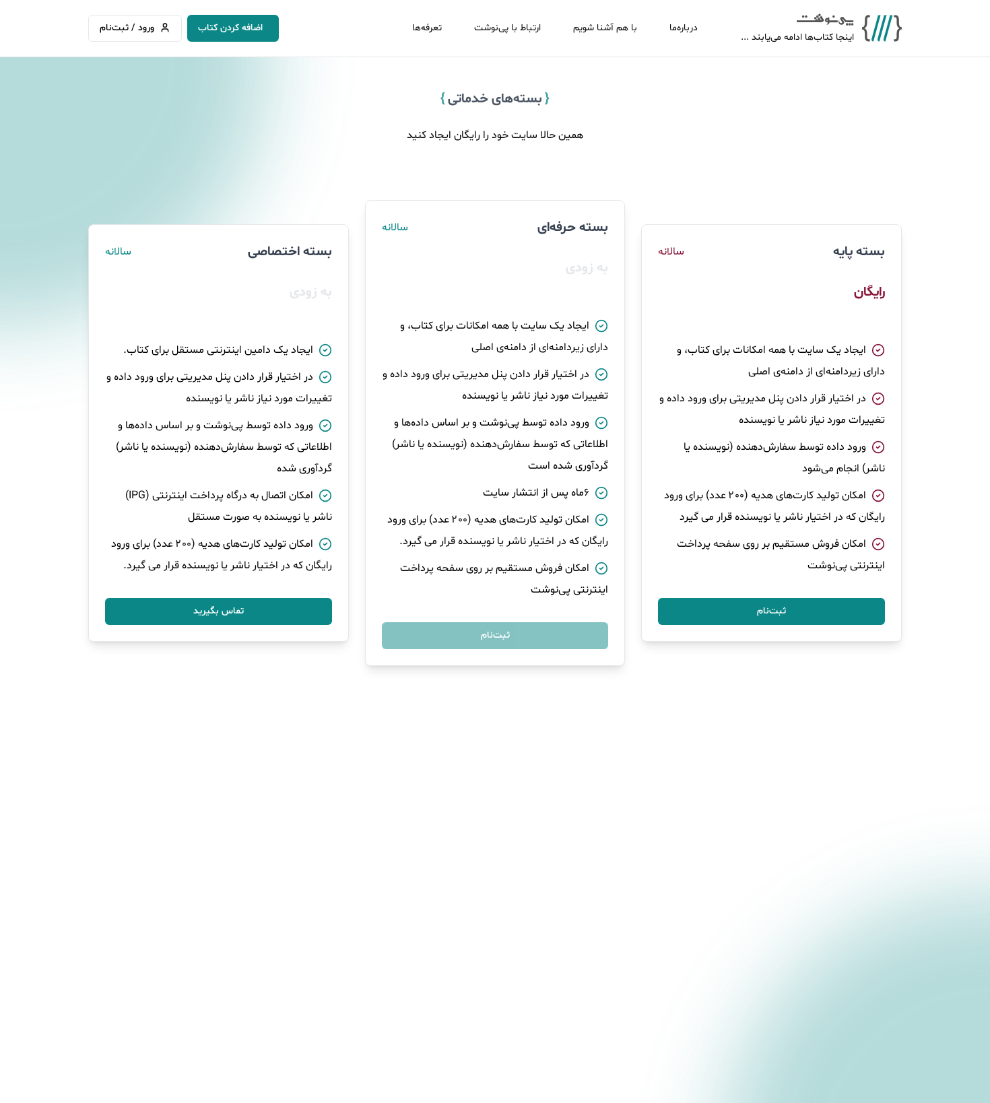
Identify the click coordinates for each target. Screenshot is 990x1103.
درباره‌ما (683, 28)
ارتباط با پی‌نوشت (507, 28)
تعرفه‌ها (427, 28)
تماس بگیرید (218, 611)
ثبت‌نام (771, 611)
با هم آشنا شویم (605, 28)
